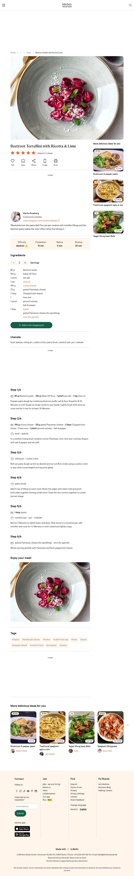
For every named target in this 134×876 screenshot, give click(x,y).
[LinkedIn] (36, 791)
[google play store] (26, 835)
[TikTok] (24, 791)
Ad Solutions (103, 784)
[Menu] (3, 5)
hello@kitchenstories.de (107, 854)
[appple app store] (26, 829)
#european (51, 645)
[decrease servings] (13, 263)
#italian (15, 639)
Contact (74, 796)
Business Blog (104, 787)
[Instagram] (20, 791)
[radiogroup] (23, 153)
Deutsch (74, 809)
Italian (29, 53)
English (83, 809)
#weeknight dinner (31, 639)
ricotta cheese (29, 285)
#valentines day (60, 639)
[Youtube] (28, 791)
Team (45, 790)
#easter (46, 639)
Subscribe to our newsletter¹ (22, 798)
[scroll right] (127, 725)
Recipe (13, 53)
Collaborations (49, 793)
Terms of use (76, 787)
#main (74, 639)
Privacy (74, 790)
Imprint (74, 784)
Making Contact (105, 790)
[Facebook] (16, 791)
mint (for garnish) (31, 316)
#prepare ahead (19, 645)
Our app (46, 796)
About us (47, 787)
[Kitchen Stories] (67, 5)
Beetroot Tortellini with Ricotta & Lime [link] (49, 53)
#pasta (83, 639)
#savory (63, 645)
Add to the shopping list (33, 325)
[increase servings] (25, 263)
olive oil (26, 281)
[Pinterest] (32, 791)
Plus (47, 800)
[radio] (12, 153)
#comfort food (36, 645)
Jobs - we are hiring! (51, 784)
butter (26, 309)
